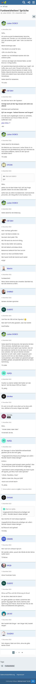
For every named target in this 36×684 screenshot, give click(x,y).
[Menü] (33, 2)
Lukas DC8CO (7, 13)
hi (2, 666)
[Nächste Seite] (22, 652)
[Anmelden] (29, 2)
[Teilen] (34, 16)
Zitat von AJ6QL (10, 509)
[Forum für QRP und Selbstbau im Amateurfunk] (4, 2)
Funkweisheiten (9, 666)
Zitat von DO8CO (11, 176)
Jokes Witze (5, 123)
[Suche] (24, 2)
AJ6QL (19, 489)
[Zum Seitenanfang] (33, 681)
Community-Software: (18, 681)
